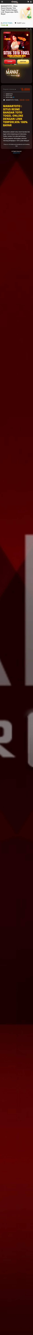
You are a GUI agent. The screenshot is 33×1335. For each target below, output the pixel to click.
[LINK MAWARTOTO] (16, 44)
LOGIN (10, 62)
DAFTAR (23, 62)
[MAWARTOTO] (26, 13)
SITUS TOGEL (8, 23)
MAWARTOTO (16, 153)
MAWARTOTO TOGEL (17, 100)
